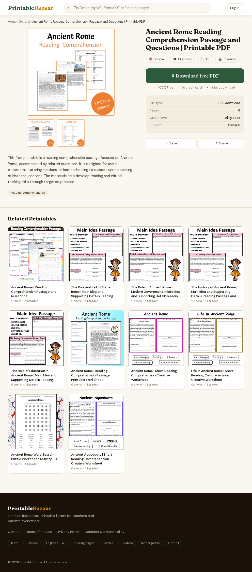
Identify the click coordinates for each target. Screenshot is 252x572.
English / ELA (55, 543)
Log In (234, 8)
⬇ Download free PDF (195, 76)
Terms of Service (39, 532)
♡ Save (171, 143)
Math (14, 543)
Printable (31, 7)
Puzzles (108, 543)
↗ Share (221, 143)
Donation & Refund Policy (104, 532)
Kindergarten (150, 543)
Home (12, 22)
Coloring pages (83, 543)
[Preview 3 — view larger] (71, 133)
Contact (14, 532)
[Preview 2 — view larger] (40, 133)
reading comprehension (28, 193)
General (24, 22)
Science (32, 543)
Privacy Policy (68, 532)
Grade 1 (173, 543)
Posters (127, 543)
